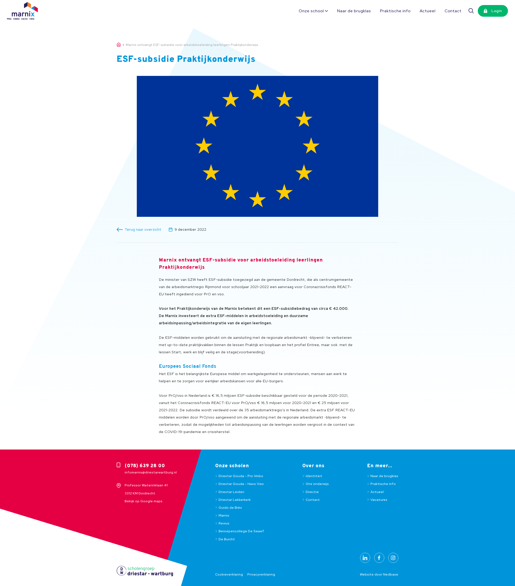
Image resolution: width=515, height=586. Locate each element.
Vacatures (379, 500)
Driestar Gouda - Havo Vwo (241, 484)
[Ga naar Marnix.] (121, 45)
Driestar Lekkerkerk (235, 500)
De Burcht (227, 539)
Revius (224, 523)
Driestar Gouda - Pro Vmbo (241, 476)
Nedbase (390, 574)
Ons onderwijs (317, 484)
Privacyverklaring (261, 574)
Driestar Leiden (231, 492)
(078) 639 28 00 (145, 466)
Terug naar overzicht (143, 229)
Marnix (224, 515)
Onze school (311, 10)
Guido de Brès (230, 507)
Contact (453, 10)
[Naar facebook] (379, 558)
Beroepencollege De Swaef (241, 531)
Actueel (428, 10)
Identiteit (314, 476)
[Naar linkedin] (365, 558)
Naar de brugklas (354, 10)
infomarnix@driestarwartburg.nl (151, 472)
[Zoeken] (471, 11)
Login (496, 10)
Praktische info (395, 10)
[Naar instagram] (393, 558)
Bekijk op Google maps (144, 501)
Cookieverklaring (229, 574)
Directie (312, 492)
